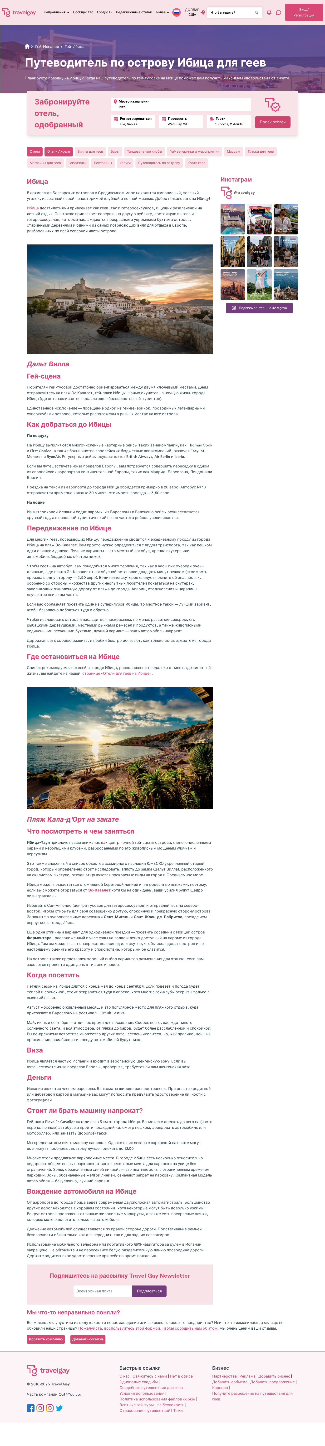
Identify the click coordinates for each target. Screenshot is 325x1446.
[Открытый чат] (278, 12)
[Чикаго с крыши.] (286, 251)
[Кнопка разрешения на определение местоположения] (203, 12)
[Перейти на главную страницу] (19, 12)
